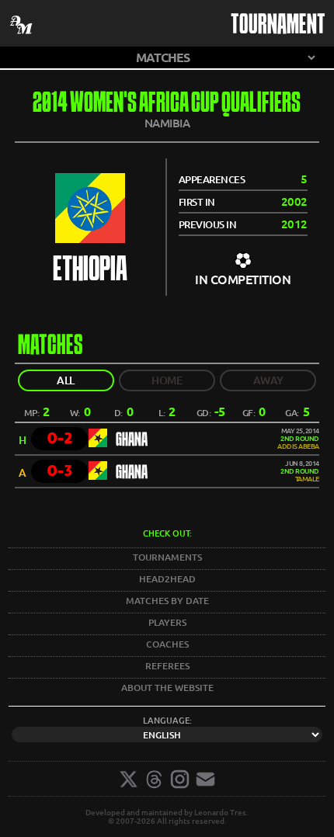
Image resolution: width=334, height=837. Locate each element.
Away (268, 380)
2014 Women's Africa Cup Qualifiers (167, 104)
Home (166, 380)
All (66, 380)
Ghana (132, 440)
